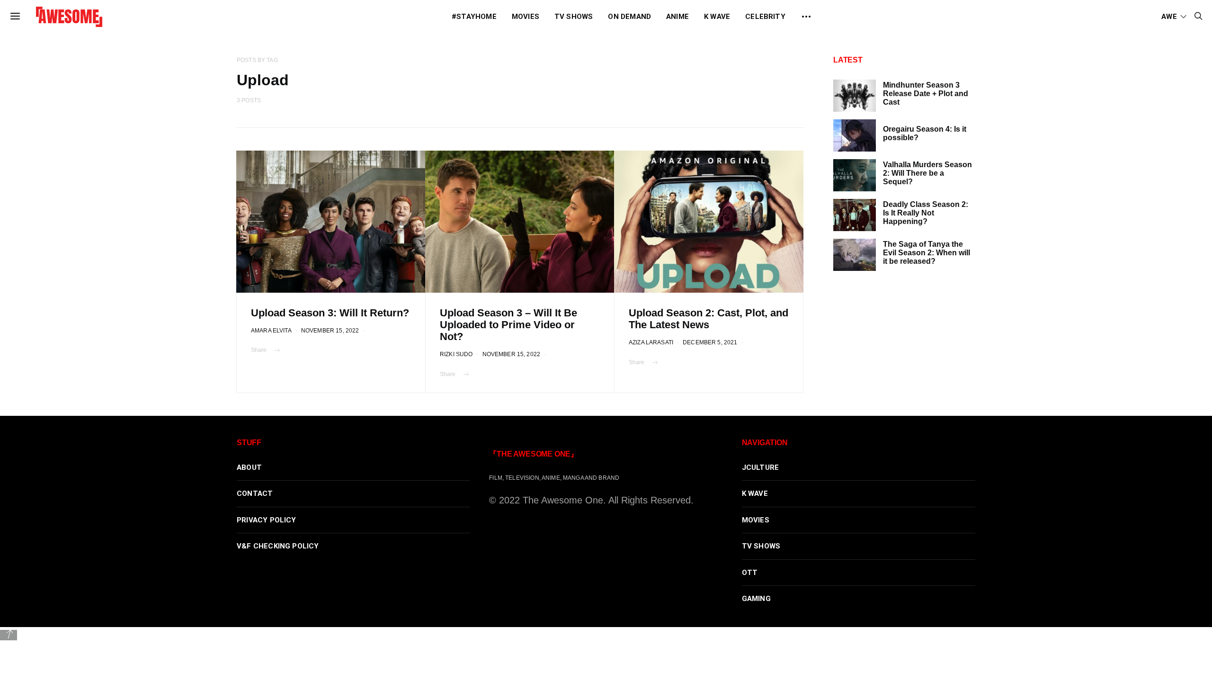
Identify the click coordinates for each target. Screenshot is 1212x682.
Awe (1169, 16)
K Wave (717, 16)
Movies (525, 16)
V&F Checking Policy (278, 546)
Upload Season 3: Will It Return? (330, 313)
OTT (750, 572)
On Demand (629, 16)
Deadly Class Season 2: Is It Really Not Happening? (925, 212)
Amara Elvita (271, 330)
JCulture (760, 467)
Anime (677, 16)
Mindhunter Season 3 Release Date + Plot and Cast (925, 93)
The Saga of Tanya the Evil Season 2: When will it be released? (926, 252)
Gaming (756, 598)
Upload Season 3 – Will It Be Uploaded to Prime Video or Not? (508, 324)
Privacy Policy (266, 520)
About (249, 467)
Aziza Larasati (651, 342)
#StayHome (474, 16)
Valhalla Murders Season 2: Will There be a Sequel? (927, 173)
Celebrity (765, 16)
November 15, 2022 (330, 330)
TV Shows (573, 16)
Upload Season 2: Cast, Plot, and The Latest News (708, 319)
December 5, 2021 (710, 342)
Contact (255, 493)
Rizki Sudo (456, 354)
